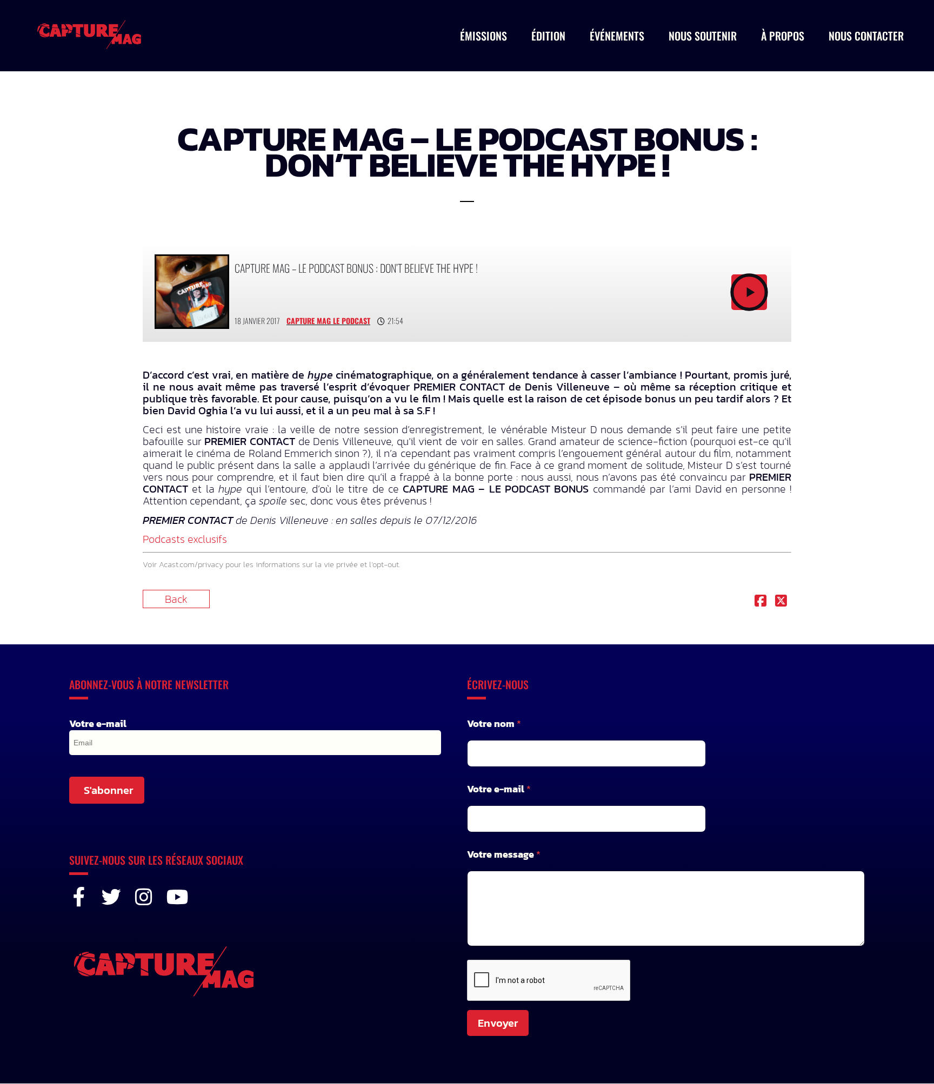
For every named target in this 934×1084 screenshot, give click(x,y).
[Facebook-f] (79, 897)
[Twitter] (111, 897)
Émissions (483, 36)
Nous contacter (866, 36)
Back (176, 599)
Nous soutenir (703, 36)
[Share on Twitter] (781, 602)
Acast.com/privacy (191, 564)
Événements (617, 36)
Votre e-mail (97, 723)
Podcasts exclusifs (185, 539)
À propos (782, 36)
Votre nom (494, 723)
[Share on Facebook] (760, 602)
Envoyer (498, 1023)
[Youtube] (176, 897)
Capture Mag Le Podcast (328, 320)
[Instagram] (144, 897)
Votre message (504, 854)
